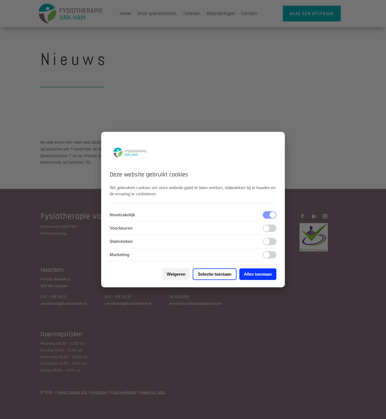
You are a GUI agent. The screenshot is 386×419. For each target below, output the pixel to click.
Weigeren (176, 274)
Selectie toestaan (214, 274)
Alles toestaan (258, 274)
